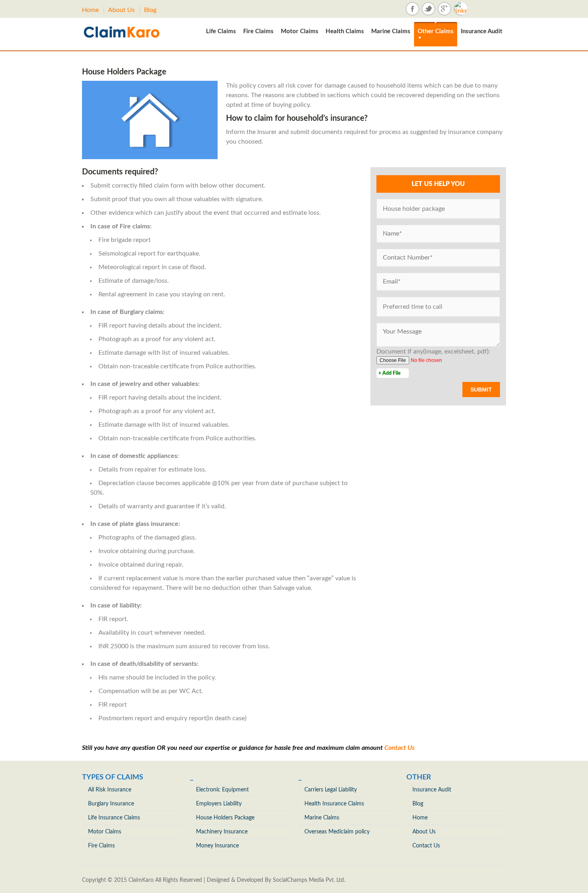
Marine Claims (390, 31)
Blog (150, 10)
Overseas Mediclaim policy (337, 832)
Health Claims (345, 31)
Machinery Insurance (222, 832)
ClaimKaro (141, 880)
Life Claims (221, 31)
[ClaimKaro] (128, 32)
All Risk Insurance (109, 790)
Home (90, 10)
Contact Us (399, 748)
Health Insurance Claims (334, 804)
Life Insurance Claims (114, 818)
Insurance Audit (481, 31)
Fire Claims (258, 31)
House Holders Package (225, 818)
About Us (121, 10)
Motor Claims (299, 31)
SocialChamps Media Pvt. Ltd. (309, 880)
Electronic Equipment (222, 790)
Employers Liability (219, 804)
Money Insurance (217, 846)
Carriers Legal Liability (330, 790)
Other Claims (436, 34)
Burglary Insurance (111, 804)
